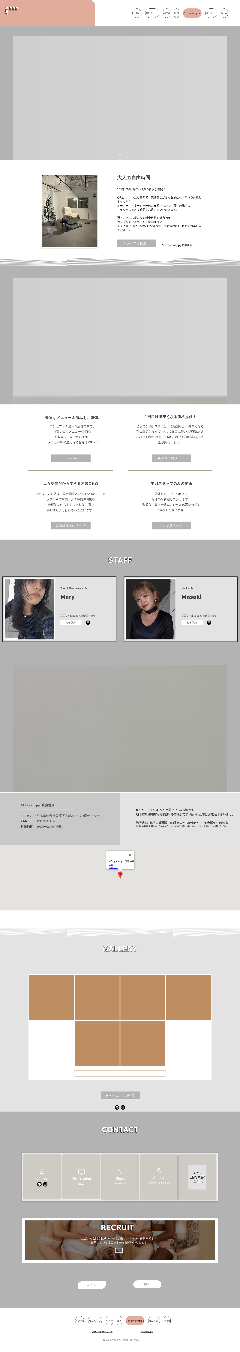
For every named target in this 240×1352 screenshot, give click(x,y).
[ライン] (117, 1107)
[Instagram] (88, 623)
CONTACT (120, 1129)
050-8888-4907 (46, 820)
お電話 (212, 814)
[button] (120, 1095)
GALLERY (120, 948)
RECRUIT (117, 1227)
